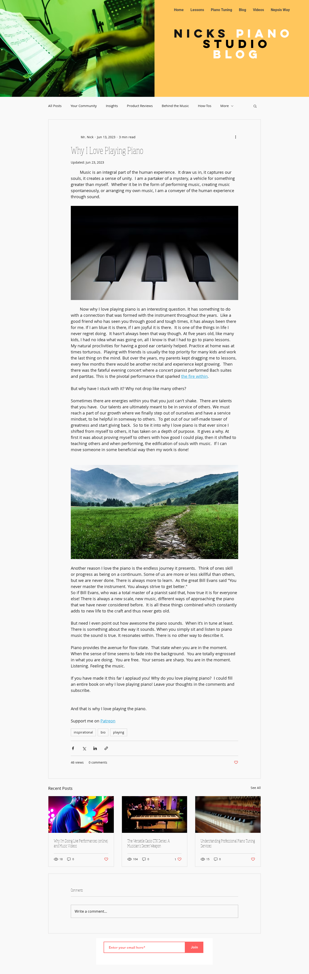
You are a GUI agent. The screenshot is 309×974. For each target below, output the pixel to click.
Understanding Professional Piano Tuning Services (228, 843)
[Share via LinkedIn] (95, 748)
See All (256, 788)
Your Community (84, 106)
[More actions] (235, 137)
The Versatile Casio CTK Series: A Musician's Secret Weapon (148, 843)
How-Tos (204, 106)
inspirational (83, 732)
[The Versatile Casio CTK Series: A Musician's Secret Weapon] (154, 814)
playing (118, 732)
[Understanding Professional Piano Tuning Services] (228, 814)
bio (103, 732)
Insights (112, 106)
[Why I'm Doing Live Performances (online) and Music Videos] (81, 814)
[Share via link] (106, 748)
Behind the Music (175, 106)
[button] (255, 106)
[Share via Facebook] (73, 748)
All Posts (55, 106)
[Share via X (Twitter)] (84, 748)
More (224, 106)
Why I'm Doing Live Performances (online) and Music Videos (81, 843)
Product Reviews (140, 106)
